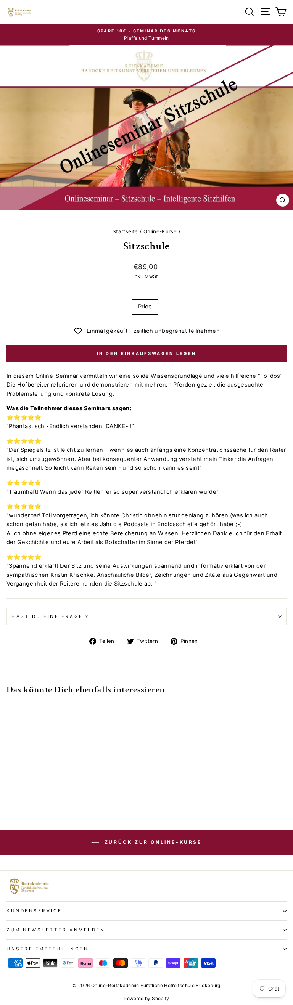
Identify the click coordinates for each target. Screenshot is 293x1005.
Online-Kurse (160, 231)
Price (145, 306)
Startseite (125, 231)
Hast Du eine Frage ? (50, 616)
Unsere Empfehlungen (47, 949)
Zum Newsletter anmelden (55, 930)
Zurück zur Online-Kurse (151, 842)
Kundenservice (34, 910)
